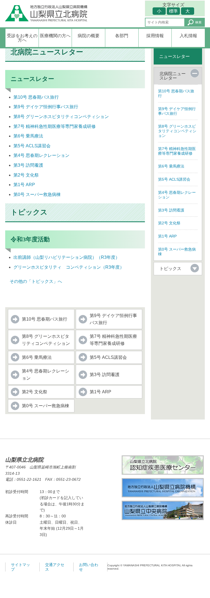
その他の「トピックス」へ (33, 281)
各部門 (121, 35)
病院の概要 (89, 35)
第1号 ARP (24, 184)
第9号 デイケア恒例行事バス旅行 (45, 106)
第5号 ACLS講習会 (32, 145)
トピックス (170, 268)
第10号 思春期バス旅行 (36, 97)
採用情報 (155, 35)
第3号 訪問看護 (28, 165)
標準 (173, 11)
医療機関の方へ (55, 35)
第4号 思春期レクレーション (41, 155)
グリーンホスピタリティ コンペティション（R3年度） (68, 267)
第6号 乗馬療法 (28, 136)
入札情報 (188, 35)
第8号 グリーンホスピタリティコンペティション (61, 116)
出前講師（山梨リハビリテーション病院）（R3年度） (66, 257)
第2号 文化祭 (26, 175)
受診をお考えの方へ (22, 37)
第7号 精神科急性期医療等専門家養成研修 (54, 126)
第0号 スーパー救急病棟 (37, 194)
